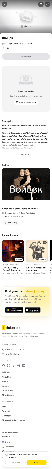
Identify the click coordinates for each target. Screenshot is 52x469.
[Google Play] (14, 310)
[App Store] (33, 310)
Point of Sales (8, 390)
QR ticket (27, 148)
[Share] (47, 4)
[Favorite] (41, 4)
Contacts (6, 415)
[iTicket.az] (26, 327)
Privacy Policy (8, 436)
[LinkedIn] (23, 365)
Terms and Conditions (11, 432)
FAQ (4, 406)
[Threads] (18, 365)
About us (6, 377)
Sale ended (26, 56)
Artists (5, 381)
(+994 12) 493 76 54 (14, 217)
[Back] (4, 4)
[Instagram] (8, 365)
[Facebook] (3, 365)
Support (6, 411)
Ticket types (8, 395)
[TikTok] (13, 365)
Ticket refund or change (13, 420)
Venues (5, 386)
